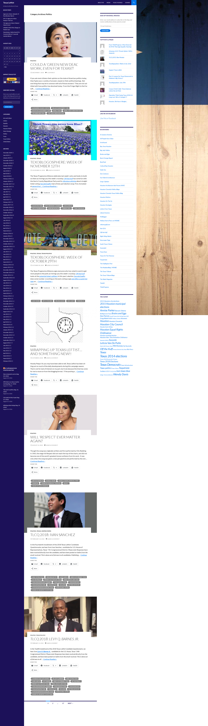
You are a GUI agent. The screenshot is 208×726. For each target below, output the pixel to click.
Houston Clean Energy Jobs (41, 110)
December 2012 (7, 332)
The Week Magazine (106, 279)
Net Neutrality (36, 579)
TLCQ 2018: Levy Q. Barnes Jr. (54, 639)
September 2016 (7, 215)
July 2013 (6, 314)
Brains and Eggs (105, 154)
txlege (101, 375)
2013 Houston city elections (109, 301)
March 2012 (6, 356)
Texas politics (52, 585)
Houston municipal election (108, 335)
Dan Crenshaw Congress (53, 205)
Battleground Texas (105, 314)
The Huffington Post (106, 264)
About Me (101, 2)
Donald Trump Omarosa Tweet (69, 480)
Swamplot (103, 248)
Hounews (124, 318)
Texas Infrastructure (38, 585)
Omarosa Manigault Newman (51, 483)
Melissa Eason (59, 301)
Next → (70, 703)
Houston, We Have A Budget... (118, 101)
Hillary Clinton (116, 318)
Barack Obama (120, 311)
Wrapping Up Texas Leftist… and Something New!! (56, 352)
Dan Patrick (104, 316)
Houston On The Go (106, 201)
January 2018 (7, 181)
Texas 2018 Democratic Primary (41, 582)
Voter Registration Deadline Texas (42, 587)
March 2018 (6, 176)
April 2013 (6, 322)
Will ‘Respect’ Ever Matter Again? (55, 439)
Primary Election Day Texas (52, 579)
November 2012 (7, 335)
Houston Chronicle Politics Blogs (110, 189)
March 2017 (6, 199)
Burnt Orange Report (106, 158)
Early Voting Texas (38, 577)
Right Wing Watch (105, 236)
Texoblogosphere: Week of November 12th (56, 164)
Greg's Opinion (104, 181)
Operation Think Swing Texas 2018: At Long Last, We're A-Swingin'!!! (121, 96)
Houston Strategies (106, 205)
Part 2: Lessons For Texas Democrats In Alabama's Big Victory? (121, 77)
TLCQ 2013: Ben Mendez (116, 57)
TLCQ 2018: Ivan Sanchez (52, 534)
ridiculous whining (69, 181)
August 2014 (6, 280)
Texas (39, 158)
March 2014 (6, 293)
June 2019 (6, 155)
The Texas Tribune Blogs (107, 275)
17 (63, 703)
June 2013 (6, 317)
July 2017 (6, 192)
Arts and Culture (7, 118)
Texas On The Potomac (107, 256)
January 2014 (7, 298)
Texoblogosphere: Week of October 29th (56, 259)
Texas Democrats (74, 582)
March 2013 (6, 324)
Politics (33, 61)
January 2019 (7, 158)
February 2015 (7, 264)
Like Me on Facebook (107, 114)
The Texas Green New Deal (56, 113)
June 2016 (6, 223)
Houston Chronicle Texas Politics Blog (111, 193)
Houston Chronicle (115, 321)
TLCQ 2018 (62, 585)
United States (46, 531)
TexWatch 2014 (105, 371)
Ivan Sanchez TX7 (52, 577)
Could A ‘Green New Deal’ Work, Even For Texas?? (54, 66)
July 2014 (6, 283)
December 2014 (7, 270)
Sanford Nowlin (53, 208)
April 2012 (6, 353)
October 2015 (7, 244)
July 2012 (6, 345)
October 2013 (7, 306)
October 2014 (7, 275)
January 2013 (7, 330)
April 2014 (6, 291)
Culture (5, 121)
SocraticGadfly (45, 184)
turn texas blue (79, 208)
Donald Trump (51, 480)
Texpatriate (103, 260)
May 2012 (6, 350)
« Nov (5, 67)
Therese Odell (66, 208)
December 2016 (7, 207)
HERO (111, 318)
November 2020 (7, 152)
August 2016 (6, 218)
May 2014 (6, 288)
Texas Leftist (8, 2)
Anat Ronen (36, 301)
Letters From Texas (106, 209)
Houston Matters (105, 197)
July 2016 (6, 220)
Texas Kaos (103, 252)
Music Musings (117, 2)
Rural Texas (57, 110)
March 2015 (6, 262)
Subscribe (105, 30)
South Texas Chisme (106, 244)
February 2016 (7, 233)
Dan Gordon (68, 205)
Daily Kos (103, 170)
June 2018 (6, 171)
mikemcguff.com (105, 224)
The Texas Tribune (105, 271)
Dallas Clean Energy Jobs (60, 108)
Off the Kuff (68, 178)
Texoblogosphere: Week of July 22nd (120, 64)
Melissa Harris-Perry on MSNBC (110, 221)
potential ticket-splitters (48, 276)
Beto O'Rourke (47, 301)
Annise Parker (107, 310)
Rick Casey (70, 301)
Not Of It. (103, 228)
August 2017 (6, 189)
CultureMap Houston (106, 166)
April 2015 (6, 259)
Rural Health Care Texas (71, 579)
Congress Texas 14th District (41, 678)
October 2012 (7, 337)
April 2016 (6, 228)
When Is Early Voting (62, 587)
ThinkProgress (104, 287)
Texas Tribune (115, 368)
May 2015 (6, 257)
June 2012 (6, 348)
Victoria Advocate (74, 585)
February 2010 (7, 361)
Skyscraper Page (105, 240)
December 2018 (7, 160)
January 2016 (7, 236)
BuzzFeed (103, 162)
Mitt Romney (118, 346)
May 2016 (6, 225)
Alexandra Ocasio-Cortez (40, 108)
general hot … (37, 186)
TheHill (102, 283)
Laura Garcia (64, 577)
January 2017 (7, 205)
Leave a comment (54, 170)
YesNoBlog (80, 301)
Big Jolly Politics (105, 150)
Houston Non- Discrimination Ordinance (113, 337)
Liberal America (105, 213)
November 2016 (7, 210)
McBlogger (103, 217)
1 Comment (51, 72)
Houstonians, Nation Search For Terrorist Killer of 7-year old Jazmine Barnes (11, 34)
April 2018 (6, 173)
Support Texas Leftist (115, 70)
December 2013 (7, 301)
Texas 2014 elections (113, 356)
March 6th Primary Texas (78, 577)
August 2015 (6, 249)
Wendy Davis (120, 374)
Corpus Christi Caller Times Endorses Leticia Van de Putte (120, 90)
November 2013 (7, 304)
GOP (127, 316)
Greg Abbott (104, 318)
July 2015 (6, 251)
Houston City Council (111, 324)
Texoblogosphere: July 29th (117, 82)
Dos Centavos (104, 174)
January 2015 (7, 267)
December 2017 (7, 184)
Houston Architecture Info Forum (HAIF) (112, 185)
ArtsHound (103, 142)
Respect (66, 483)
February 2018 (7, 179)
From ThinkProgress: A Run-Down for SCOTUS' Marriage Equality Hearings (120, 46)
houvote (113, 340)
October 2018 (7, 165)
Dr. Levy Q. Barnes (58, 678)
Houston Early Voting (106, 327)
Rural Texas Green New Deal (73, 110)
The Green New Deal (38, 113)
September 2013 (7, 309)
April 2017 (6, 197)
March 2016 (6, 231)
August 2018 (6, 168)
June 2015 (6, 254)
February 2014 (7, 296)
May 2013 (6, 319)
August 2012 (6, 343)
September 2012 (7, 340)
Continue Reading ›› (43, 89)
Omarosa (35, 483)
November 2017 (7, 186)
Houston (104, 320)
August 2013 (6, 311)
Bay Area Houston (105, 146)
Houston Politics (104, 340)
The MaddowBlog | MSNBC (108, 267)
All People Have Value (106, 138)
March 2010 (6, 358)
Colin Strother (37, 205)
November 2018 (7, 163)
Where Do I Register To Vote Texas (42, 590)
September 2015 (7, 246)
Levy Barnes (46, 681)
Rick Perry (130, 349)
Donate (127, 2)
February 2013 (7, 327)
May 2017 (6, 194)
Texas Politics (46, 253)
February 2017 (7, 202)
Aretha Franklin (37, 480)
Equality (5, 123)
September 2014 (7, 278)
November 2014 (7, 272)
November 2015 (7, 241)
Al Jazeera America (106, 135)
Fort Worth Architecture (107, 178)
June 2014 (6, 285)
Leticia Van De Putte (110, 342)
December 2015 (7, 238)
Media (108, 2)
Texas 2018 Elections (60, 582)
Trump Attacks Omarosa (40, 486)
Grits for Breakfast (38, 208)
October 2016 (7, 212)
